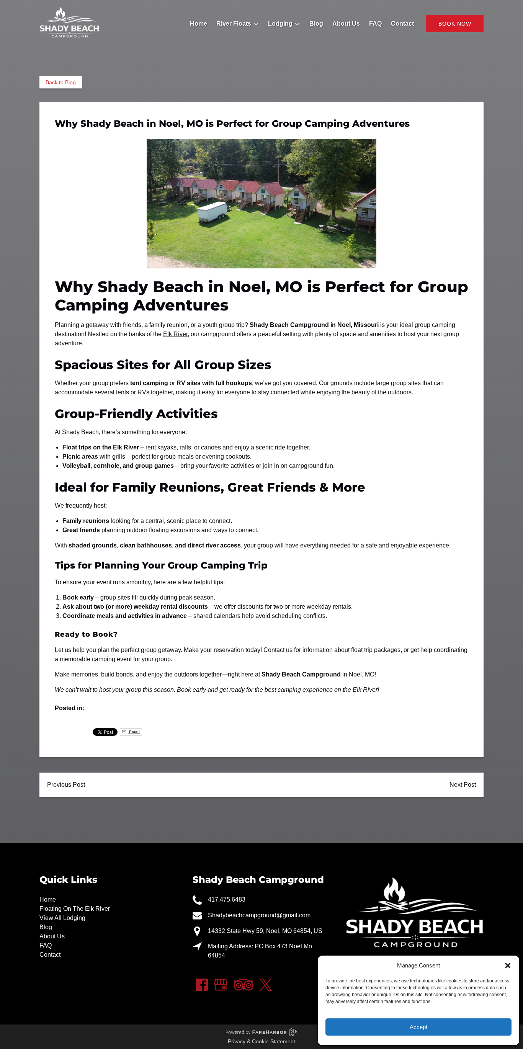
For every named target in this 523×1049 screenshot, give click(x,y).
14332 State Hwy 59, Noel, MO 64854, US (265, 931)
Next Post (462, 784)
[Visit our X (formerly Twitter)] (266, 985)
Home (198, 23)
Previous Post (66, 784)
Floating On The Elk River (74, 908)
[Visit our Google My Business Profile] (220, 985)
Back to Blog (61, 82)
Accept (418, 1027)
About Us (346, 23)
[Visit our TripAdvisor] (243, 985)
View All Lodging (62, 918)
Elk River (175, 334)
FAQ (375, 23)
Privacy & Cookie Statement (261, 1041)
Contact (402, 23)
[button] (508, 965)
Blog (316, 23)
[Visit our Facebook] (202, 985)
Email (134, 732)
